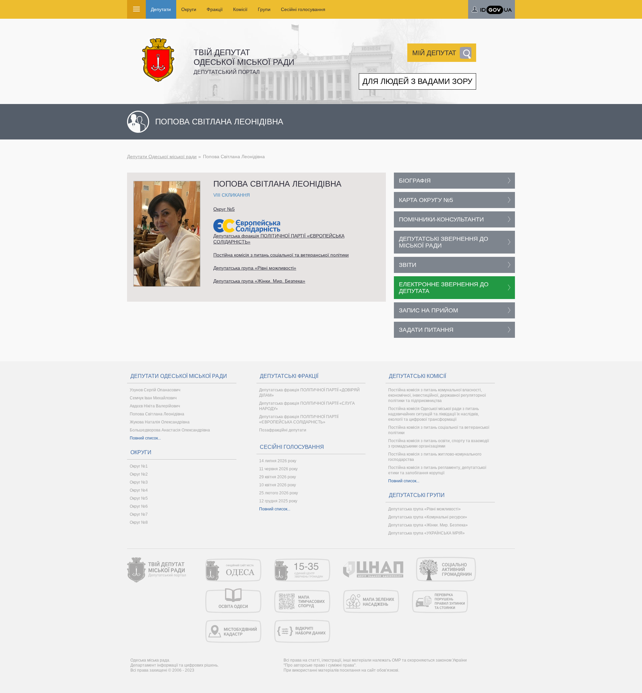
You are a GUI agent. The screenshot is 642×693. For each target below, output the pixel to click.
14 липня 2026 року (277, 461)
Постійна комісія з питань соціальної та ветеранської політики (281, 255)
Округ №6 (139, 506)
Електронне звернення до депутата (444, 287)
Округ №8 (139, 522)
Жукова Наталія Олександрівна (160, 422)
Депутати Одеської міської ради (162, 156)
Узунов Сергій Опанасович (155, 390)
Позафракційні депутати (282, 430)
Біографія (415, 180)
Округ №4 (139, 490)
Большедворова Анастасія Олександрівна (170, 430)
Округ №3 (139, 482)
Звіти (407, 265)
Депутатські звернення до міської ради (443, 242)
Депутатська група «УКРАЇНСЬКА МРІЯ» (426, 533)
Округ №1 (139, 466)
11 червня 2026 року (278, 469)
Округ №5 (224, 209)
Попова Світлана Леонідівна (157, 414)
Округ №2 (139, 474)
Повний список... (145, 438)
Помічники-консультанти (441, 219)
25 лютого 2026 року (278, 493)
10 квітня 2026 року (277, 485)
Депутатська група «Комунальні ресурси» (427, 517)
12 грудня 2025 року (278, 501)
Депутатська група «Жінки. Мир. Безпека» (259, 281)
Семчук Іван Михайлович (153, 398)
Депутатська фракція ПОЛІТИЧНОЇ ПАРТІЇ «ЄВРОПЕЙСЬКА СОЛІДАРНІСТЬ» (278, 238)
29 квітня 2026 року (277, 477)
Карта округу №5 (426, 200)
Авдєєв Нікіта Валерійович (155, 406)
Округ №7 (139, 514)
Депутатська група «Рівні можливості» (254, 268)
